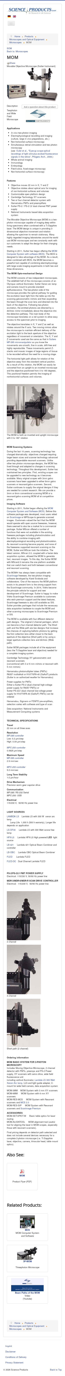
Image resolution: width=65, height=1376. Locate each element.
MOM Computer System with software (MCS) (32, 252)
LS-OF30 (11, 829)
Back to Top (56, 1369)
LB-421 (10, 844)
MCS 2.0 (24, 1102)
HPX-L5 (10, 837)
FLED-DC (11, 861)
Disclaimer (10, 1351)
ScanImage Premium (30, 1108)
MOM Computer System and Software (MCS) (30, 510)
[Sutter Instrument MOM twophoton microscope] (32, 84)
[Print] (8, 62)
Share (12, 62)
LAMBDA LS (14, 816)
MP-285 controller (15, 758)
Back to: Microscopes (17, 51)
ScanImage (15, 517)
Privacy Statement (14, 1362)
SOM (9, 48)
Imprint (8, 1346)
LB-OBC (11, 852)
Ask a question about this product (40, 106)
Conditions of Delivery (15, 1357)
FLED (9, 856)
